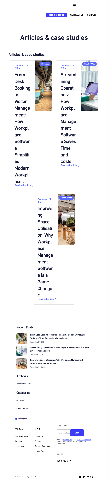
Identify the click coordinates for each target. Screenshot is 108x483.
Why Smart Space (21, 436)
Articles (20, 400)
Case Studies (22, 408)
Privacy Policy (40, 451)
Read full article (23, 185)
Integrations (19, 446)
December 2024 (23, 384)
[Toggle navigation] (74, 6)
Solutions (18, 441)
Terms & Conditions (42, 446)
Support (38, 441)
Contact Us (39, 436)
